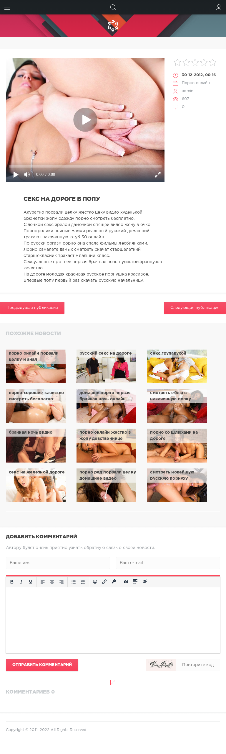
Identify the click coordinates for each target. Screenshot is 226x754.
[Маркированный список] (73, 582)
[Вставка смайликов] (95, 582)
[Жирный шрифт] (12, 582)
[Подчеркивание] (30, 582)
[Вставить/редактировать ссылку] (104, 582)
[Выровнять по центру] (52, 582)
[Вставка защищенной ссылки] (114, 582)
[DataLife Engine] (113, 25)
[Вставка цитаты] (126, 582)
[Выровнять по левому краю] (43, 582)
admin (188, 91)
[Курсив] (21, 582)
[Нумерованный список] (83, 582)
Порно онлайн (196, 83)
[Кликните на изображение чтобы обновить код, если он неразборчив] (161, 665)
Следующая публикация (195, 307)
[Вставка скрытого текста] (145, 582)
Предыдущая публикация (32, 307)
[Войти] (219, 7)
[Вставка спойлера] (135, 582)
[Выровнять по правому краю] (61, 582)
